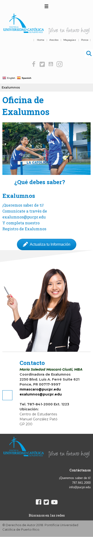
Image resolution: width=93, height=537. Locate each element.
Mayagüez (69, 39)
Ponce (84, 39)
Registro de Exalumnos (24, 228)
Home (40, 39)
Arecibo (53, 39)
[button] (34, 64)
